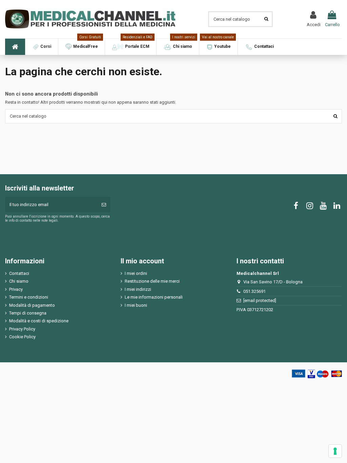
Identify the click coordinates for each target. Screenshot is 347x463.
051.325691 (254, 291)
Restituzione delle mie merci (152, 281)
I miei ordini (136, 273)
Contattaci (19, 273)
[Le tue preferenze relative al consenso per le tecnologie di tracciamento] (335, 451)
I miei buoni (136, 305)
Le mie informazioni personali (154, 297)
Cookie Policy (22, 336)
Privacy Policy (22, 328)
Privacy (16, 289)
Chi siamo (18, 281)
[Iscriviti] (103, 205)
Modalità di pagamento (32, 305)
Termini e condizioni (28, 297)
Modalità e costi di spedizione (38, 320)
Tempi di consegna (27, 313)
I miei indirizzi (138, 289)
